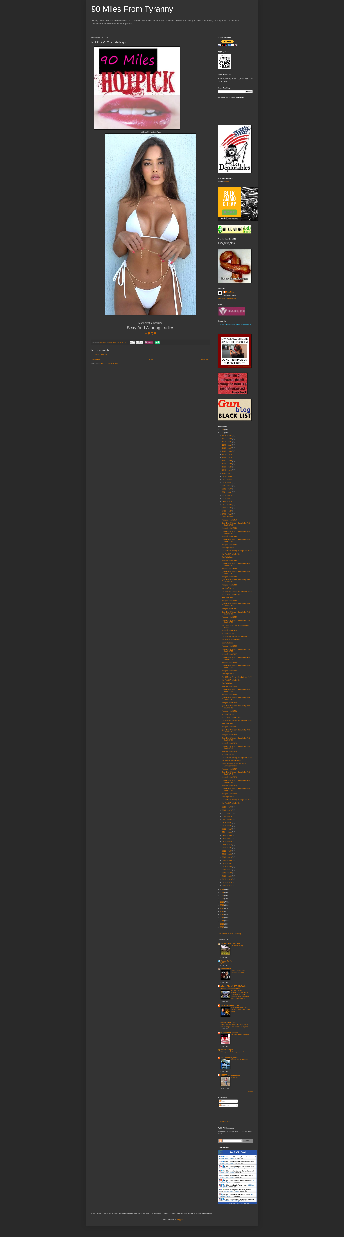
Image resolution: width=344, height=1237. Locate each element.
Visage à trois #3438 (229, 646)
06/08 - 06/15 (227, 816)
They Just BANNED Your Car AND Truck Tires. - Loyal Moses (240, 1009)
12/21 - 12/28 (227, 439)
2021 (222, 899)
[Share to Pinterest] (142, 342)
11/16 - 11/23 (227, 454)
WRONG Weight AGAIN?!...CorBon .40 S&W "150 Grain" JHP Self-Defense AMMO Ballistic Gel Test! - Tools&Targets (240, 994)
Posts (223, 1101)
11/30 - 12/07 (227, 448)
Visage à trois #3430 (229, 735)
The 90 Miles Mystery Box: (228, 1168)
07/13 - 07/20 (227, 511)
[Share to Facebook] (139, 342)
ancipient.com (225, 1122)
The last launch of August (239, 1060)
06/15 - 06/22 (227, 813)
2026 (222, 430)
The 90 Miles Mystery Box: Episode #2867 (237, 800)
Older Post (205, 359)
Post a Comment (101, 355)
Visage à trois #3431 (229, 711)
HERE (150, 333)
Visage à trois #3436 (229, 662)
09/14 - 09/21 (227, 483)
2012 (222, 927)
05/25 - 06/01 (227, 823)
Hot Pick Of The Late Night (231, 554)
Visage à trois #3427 (229, 769)
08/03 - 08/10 (227, 502)
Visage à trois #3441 (229, 609)
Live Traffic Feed (237, 1152)
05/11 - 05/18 (227, 829)
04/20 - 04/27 (227, 838)
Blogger (179, 1220)
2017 (222, 911)
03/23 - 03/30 (227, 851)
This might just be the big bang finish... (233, 1052)
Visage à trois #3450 (229, 520)
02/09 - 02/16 (227, 870)
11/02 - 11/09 (227, 461)
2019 (222, 905)
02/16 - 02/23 (227, 867)
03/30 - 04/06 (227, 848)
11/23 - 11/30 (227, 451)
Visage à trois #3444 (229, 577)
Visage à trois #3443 (229, 585)
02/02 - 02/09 (227, 873)
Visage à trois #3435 (229, 671)
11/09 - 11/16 (227, 457)
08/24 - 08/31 (227, 492)
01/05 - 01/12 (227, 885)
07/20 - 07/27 (227, 508)
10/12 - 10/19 (227, 470)
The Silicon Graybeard (229, 1058)
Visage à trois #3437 (229, 654)
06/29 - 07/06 (227, 807)
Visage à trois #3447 (229, 545)
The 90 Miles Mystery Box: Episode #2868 (237, 758)
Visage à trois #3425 (229, 785)
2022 (222, 896)
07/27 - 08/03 (227, 505)
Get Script (229, 1203)
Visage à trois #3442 (229, 601)
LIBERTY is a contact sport (231, 1075)
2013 (222, 924)
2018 (222, 908)
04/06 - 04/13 (227, 845)
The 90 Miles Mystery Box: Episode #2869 (237, 720)
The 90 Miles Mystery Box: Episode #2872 (237, 591)
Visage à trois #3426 (229, 777)
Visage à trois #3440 (229, 617)
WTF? (223, 963)
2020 (222, 902)
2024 (222, 889)
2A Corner (234, 1077)
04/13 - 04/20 (227, 841)
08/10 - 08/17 (227, 498)
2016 (222, 914)
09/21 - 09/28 (227, 479)
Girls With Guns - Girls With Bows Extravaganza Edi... (234, 765)
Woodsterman (226, 969)
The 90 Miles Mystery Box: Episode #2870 (237, 677)
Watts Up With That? (228, 1023)
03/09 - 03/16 (227, 857)
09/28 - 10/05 (227, 476)
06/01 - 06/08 (227, 820)
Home (151, 359)
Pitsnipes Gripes (227, 1050)
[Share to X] (137, 342)
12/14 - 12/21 (227, 442)
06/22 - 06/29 (227, 810)
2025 (222, 433)
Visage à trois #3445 (229, 568)
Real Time (236, 1203)
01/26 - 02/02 (227, 876)
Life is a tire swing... (237, 945)
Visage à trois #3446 (229, 560)
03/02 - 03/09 (227, 860)
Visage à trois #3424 (229, 794)
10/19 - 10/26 (227, 467)
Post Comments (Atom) (109, 363)
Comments (225, 1105)
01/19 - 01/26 (227, 879)
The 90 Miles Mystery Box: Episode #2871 (237, 637)
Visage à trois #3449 (229, 528)
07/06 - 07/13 (227, 514)
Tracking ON (245, 1203)
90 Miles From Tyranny (132, 8)
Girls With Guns (227, 517)
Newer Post (96, 359)
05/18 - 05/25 (227, 826)
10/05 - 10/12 (227, 473)
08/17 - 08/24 (227, 495)
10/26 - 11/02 (227, 464)
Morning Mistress (228, 548)
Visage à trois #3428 (229, 751)
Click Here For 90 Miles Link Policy (229, 934)
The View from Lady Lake (230, 944)
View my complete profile (227, 298)
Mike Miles (230, 292)
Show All (250, 1091)
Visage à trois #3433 (229, 695)
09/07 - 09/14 (227, 486)
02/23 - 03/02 (227, 863)
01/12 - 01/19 (227, 882)
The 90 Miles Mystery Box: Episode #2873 (237, 551)
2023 (222, 893)
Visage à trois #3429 (229, 743)
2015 (222, 918)
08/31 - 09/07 (227, 489)
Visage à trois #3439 (229, 630)
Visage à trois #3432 (229, 703)
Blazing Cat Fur (226, 961)
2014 (222, 921)
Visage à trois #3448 (229, 536)
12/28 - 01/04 (227, 436)
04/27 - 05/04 (227, 835)
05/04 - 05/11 (227, 832)
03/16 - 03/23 (227, 854)
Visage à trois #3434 (229, 686)
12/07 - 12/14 (227, 445)
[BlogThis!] (134, 342)
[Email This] (131, 342)
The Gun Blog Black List (230, 1005)
